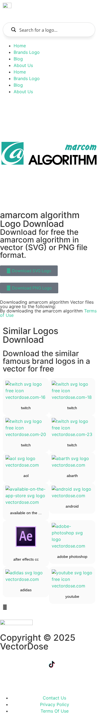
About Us (23, 65)
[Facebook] (7, 664)
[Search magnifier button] (13, 29)
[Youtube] (67, 664)
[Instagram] (81, 664)
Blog (18, 59)
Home (20, 45)
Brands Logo (27, 52)
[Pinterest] (7, 679)
